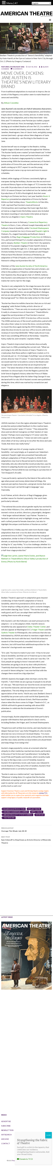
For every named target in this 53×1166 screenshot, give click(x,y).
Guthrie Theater (8, 632)
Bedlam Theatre (20, 243)
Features (5, 67)
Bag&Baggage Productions (14, 809)
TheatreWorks (32, 202)
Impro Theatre (36, 812)
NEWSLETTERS (7, 1130)
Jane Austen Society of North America (31, 266)
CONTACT (5, 1143)
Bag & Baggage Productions (29, 237)
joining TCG (43, 793)
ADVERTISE (6, 1121)
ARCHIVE (5, 1139)
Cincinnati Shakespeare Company (15, 812)
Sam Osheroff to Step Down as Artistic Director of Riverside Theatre (26, 840)
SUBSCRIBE (6, 1126)
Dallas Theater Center (36, 626)
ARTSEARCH (6, 1135)
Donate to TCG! (26, 1159)
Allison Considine (11, 103)
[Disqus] (26, 882)
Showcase (40, 815)
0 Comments (17, 69)
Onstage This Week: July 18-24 (13, 829)
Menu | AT (12, 3)
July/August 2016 (17, 67)
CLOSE (48, 1135)
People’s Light (41, 231)
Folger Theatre (38, 629)
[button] (4, 3)
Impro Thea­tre (26, 217)
